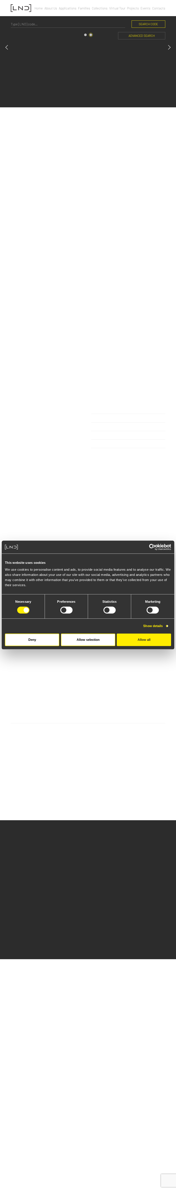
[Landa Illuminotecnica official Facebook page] (136, 1144)
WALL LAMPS (26, 865)
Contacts (158, 8)
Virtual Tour (117, 8)
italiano (159, 1137)
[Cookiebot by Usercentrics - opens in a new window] (152, 547)
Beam (95, 837)
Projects (133, 8)
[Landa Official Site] (21, 8)
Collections (100, 8)
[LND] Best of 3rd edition (36, 1103)
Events (145, 8)
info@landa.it (23, 993)
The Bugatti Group (25, 1050)
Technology (20, 1044)
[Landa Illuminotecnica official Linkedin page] (149, 1144)
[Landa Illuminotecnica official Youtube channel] (156, 1144)
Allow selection (88, 639)
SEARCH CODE (148, 24)
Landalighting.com (150, 1130)
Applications (67, 8)
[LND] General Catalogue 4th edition (45, 1085)
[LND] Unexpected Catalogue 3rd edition (47, 1091)
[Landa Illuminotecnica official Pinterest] (163, 1144)
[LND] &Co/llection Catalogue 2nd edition (48, 1097)
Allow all (144, 639)
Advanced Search (142, 35)
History (16, 1032)
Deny (32, 639)
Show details (153, 626)
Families (84, 8)
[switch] (66, 610)
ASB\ (91, 1177)
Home (39, 8)
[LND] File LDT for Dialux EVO (38, 1109)
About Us (50, 8)
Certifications (21, 1056)
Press (161, 1125)
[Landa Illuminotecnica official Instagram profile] (143, 1144)
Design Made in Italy (26, 1038)
